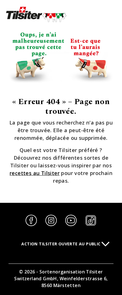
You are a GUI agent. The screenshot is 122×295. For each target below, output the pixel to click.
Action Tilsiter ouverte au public (60, 243)
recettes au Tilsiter (35, 173)
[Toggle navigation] (115, 15)
